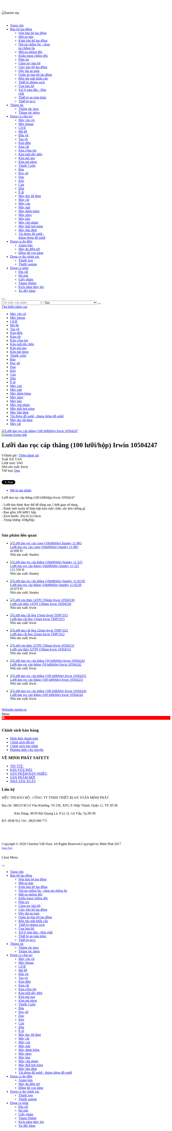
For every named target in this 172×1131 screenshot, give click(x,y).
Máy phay (16, 397)
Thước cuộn (18, 355)
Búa (13, 359)
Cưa (13, 374)
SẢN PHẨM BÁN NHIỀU (28, 773)
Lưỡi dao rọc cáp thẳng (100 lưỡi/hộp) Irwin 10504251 (46, 679)
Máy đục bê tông (21, 420)
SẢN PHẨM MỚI (22, 777)
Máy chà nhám (20, 405)
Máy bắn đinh (19, 412)
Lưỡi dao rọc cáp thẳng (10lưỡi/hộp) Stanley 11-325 (44, 566)
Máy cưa (16, 386)
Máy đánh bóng (20, 393)
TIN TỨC (16, 766)
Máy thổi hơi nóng (22, 408)
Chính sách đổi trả (22, 742)
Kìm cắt (15, 336)
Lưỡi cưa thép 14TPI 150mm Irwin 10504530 (40, 604)
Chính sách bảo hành (24, 746)
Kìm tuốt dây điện (22, 344)
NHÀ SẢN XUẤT (23, 781)
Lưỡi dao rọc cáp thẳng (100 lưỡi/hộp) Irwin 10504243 (46, 695)
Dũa (13, 378)
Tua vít (14, 329)
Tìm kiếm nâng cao (14, 306)
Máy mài (16, 389)
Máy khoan (17, 317)
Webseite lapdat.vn (14, 709)
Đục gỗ (15, 363)
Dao (13, 367)
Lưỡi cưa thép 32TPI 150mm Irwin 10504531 (40, 649)
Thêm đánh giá (29, 455)
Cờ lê (13, 321)
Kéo (13, 371)
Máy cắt (15, 424)
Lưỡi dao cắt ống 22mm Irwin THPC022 (37, 634)
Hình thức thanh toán (24, 738)
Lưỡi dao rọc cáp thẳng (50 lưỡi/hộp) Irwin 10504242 (45, 664)
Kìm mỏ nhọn (19, 352)
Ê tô (13, 382)
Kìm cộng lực (19, 340)
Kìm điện (16, 333)
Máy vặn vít (18, 314)
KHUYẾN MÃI (21, 770)
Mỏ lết (14, 325)
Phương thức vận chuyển (26, 750)
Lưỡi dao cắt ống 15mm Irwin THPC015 (37, 619)
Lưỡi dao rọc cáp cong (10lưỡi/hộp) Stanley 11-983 (44, 547)
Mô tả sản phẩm (20, 490)
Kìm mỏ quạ (18, 348)
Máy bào (16, 401)
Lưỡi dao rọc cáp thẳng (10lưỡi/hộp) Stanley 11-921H (46, 585)
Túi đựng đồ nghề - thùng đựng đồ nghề (37, 416)
